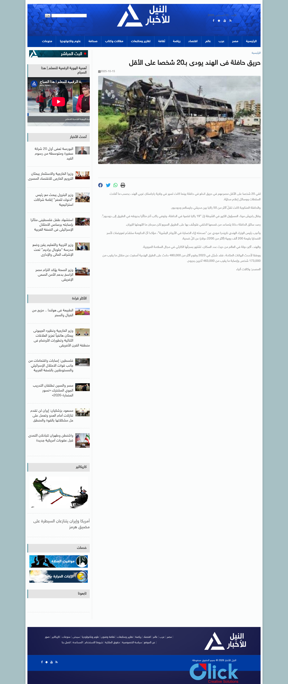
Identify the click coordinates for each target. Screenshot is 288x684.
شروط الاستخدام (94, 642)
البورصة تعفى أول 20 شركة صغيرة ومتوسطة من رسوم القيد (54, 154)
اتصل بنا (66, 642)
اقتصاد (192, 41)
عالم (208, 41)
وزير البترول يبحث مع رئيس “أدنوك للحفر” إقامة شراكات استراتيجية (53, 200)
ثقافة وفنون (108, 637)
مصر (235, 41)
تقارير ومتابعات (140, 41)
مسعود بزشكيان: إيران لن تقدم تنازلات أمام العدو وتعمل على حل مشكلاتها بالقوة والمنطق (51, 416)
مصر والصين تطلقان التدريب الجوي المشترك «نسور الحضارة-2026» (53, 391)
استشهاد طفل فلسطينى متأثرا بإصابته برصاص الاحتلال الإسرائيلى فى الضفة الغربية (52, 225)
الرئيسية (251, 41)
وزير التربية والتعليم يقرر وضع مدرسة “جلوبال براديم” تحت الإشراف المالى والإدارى (53, 250)
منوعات (47, 41)
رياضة (176, 41)
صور (47, 637)
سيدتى (76, 637)
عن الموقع (149, 642)
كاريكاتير (81, 467)
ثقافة (161, 41)
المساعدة (78, 642)
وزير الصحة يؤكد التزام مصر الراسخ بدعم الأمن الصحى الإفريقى (54, 275)
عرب (221, 41)
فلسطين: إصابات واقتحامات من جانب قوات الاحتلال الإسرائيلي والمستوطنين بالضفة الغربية (50, 366)
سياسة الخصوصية (132, 642)
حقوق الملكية (112, 642)
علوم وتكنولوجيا (70, 41)
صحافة (93, 41)
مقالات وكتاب (114, 41)
